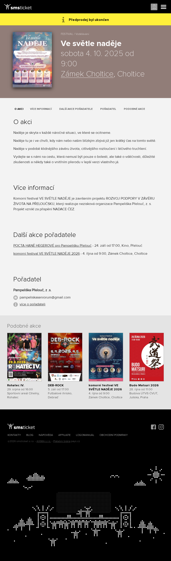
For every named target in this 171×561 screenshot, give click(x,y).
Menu (164, 7)
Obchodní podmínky (114, 435)
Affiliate (64, 435)
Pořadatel (108, 109)
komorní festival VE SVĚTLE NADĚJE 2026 (46, 253)
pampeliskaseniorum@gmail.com (45, 297)
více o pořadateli (32, 304)
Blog (29, 435)
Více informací (41, 109)
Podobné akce (134, 109)
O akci (18, 109)
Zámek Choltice (87, 74)
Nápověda (46, 435)
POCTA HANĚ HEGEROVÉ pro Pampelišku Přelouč (52, 245)
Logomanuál (85, 435)
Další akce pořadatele (76, 109)
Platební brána (61, 441)
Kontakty (14, 435)
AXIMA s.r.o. (44, 441)
